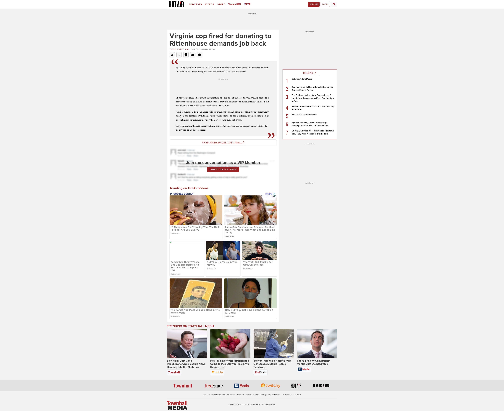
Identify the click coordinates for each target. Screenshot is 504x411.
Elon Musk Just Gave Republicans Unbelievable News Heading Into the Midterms (186, 364)
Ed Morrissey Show (218, 395)
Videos (209, 4)
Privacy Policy (266, 395)
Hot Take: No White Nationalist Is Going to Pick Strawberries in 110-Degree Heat (230, 364)
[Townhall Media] (177, 405)
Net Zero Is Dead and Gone (304, 114)
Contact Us (276, 395)
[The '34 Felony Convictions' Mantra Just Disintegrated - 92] (317, 343)
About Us (206, 395)
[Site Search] (334, 4)
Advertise (240, 395)
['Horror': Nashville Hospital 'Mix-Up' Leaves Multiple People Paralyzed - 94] (274, 343)
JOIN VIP (314, 4)
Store (221, 4)
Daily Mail (180, 49)
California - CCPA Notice (292, 395)
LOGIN (325, 4)
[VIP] (247, 4)
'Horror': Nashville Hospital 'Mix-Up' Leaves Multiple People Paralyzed (273, 364)
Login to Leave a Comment (223, 169)
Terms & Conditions (252, 395)
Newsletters (231, 395)
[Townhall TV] (235, 4)
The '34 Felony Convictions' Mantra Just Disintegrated (313, 362)
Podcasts (195, 4)
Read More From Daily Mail (222, 142)
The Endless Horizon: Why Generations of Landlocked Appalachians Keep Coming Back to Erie (313, 98)
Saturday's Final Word (302, 79)
